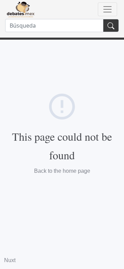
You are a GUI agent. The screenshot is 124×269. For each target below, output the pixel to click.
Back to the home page (62, 171)
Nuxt (10, 260)
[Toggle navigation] (107, 9)
